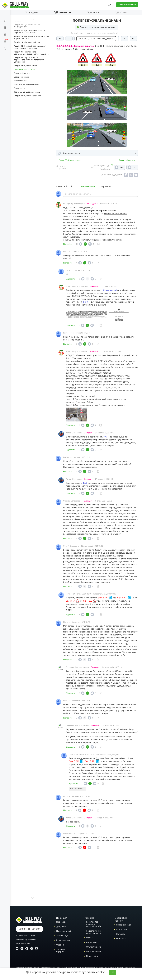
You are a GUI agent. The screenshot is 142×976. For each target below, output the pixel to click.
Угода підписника (23, 944)
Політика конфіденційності (26, 939)
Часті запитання (93, 951)
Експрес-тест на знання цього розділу (98, 27)
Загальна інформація (61, 950)
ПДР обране (120, 12)
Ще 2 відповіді (76, 788)
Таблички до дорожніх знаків (27, 92)
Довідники (61, 926)
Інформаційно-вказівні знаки (26, 84)
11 (77, 244)
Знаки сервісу (20, 88)
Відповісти (68, 244)
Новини (89, 937)
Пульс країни (92, 956)
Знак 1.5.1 (71, 601)
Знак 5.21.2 (122, 597)
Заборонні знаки (21, 77)
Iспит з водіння (63, 940)
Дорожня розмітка (27, 96)
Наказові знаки (20, 80)
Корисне (89, 917)
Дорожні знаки (25, 65)
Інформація (61, 917)
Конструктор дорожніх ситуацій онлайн (93, 924)
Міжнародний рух (27, 42)
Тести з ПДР (62, 935)
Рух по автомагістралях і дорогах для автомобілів (30, 31)
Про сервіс (61, 922)
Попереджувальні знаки (25, 69)
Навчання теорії (63, 931)
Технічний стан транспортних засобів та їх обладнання (31, 53)
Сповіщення (91, 942)
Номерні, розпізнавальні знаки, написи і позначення (30, 47)
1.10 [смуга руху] (108, 290)
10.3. (105, 437)
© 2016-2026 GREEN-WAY (26, 935)
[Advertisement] (97, 878)
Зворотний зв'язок (29, 929)
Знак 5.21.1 (103, 597)
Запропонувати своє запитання (93, 932)
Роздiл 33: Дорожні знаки (70, 160)
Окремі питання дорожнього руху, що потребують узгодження (29, 60)
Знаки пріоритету (22, 73)
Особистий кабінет (127, 4)
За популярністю (87, 186)
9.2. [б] (86, 302)
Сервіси (60, 945)
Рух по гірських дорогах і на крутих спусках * (31, 37)
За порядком (104, 186)
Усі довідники (31, 12)
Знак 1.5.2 (87, 601)
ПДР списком (93, 12)
